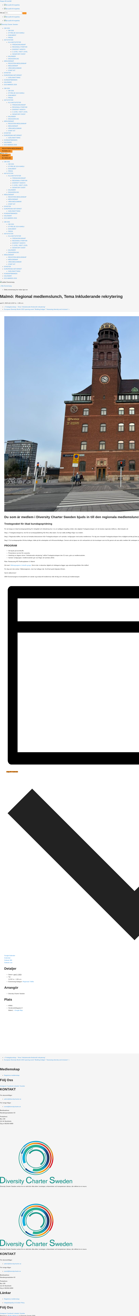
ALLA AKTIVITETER (14, 42)
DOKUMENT (12, 35)
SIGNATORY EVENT (19, 54)
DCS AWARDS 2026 (10, 84)
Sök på (2, 13)
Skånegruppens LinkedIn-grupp (21, 565)
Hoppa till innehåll (5, 1)
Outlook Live (8, 962)
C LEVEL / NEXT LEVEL (20, 52)
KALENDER (12, 56)
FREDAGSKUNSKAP (19, 44)
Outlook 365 (8, 960)
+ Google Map (18, 1010)
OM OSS (7, 28)
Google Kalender (9, 955)
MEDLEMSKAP (9, 61)
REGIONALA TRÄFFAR (19, 47)
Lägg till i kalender (12, 771)
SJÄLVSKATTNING (14, 77)
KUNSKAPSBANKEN (10, 80)
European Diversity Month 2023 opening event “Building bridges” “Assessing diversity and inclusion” (36, 309)
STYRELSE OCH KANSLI (16, 33)
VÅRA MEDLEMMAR (14, 68)
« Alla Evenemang (6, 286)
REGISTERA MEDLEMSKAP (17, 63)
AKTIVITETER (8, 40)
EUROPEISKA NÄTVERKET (13, 75)
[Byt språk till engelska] (12, 5)
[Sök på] (24, 13)
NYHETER (7, 73)
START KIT (11, 70)
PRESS (10, 37)
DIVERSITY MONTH (18, 49)
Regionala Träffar (28, 981)
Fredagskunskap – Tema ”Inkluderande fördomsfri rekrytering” (24, 307)
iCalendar (7, 958)
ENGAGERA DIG (13, 59)
